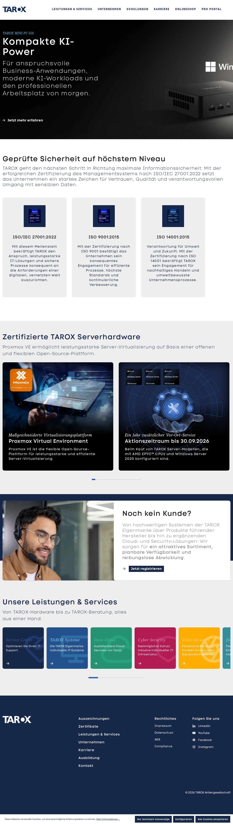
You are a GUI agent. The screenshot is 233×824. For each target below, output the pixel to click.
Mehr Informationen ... (108, 819)
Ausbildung (89, 758)
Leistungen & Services (99, 734)
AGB (157, 739)
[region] (116, 255)
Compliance (163, 746)
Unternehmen (91, 742)
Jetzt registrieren (146, 568)
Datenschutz (164, 732)
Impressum (163, 726)
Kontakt (85, 765)
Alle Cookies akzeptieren (213, 819)
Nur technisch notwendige (153, 819)
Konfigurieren (183, 819)
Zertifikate (88, 726)
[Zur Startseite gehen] (14, 9)
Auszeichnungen (94, 718)
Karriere (86, 750)
